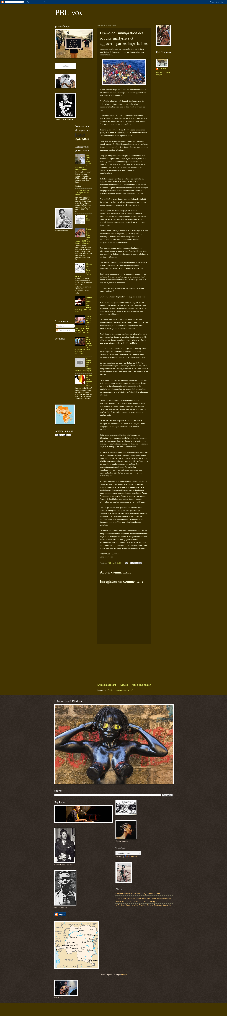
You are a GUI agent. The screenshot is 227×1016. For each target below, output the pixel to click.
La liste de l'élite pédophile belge (89, 381)
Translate (133, 857)
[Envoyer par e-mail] (131, 563)
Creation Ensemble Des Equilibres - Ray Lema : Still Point (137, 894)
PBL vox (69, 12)
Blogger (124, 975)
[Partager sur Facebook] (138, 563)
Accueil (124, 685)
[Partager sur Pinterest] (141, 563)
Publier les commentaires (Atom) (120, 690)
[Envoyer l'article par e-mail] (126, 563)
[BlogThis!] (133, 563)
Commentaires (64, 330)
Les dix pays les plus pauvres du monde (82, 193)
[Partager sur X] (136, 563)
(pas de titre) (88, 218)
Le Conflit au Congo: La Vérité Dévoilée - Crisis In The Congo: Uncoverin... (143, 905)
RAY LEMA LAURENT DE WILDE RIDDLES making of (136, 902)
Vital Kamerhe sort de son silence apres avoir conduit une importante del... (143, 898)
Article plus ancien (141, 685)
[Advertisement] (124, 663)
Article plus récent (106, 685)
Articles (61, 326)
